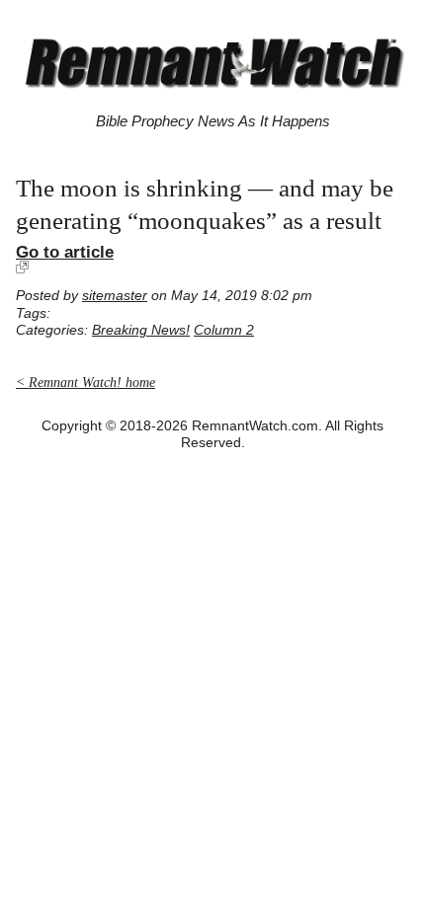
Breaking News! (141, 330)
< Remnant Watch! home (85, 382)
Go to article (65, 252)
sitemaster (114, 295)
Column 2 (224, 330)
